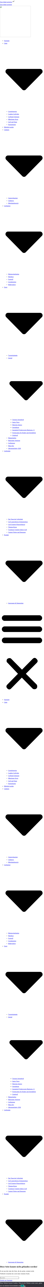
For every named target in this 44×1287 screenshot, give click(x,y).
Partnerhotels (12, 124)
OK (22, 1285)
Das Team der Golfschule (15, 519)
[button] (22, 651)
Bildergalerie (12, 284)
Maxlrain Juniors (17, 425)
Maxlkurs (11, 277)
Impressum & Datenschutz (15, 603)
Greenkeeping (12, 282)
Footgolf (10, 279)
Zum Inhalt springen (6, 2)
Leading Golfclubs (13, 114)
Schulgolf (15, 435)
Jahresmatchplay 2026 (14, 448)
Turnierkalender (12, 355)
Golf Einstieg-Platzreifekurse (16, 524)
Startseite (6, 41)
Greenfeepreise (12, 111)
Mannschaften (12, 438)
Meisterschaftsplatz (13, 274)
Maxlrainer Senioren (14, 440)
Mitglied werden (9, 127)
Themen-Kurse (12, 527)
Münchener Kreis (13, 119)
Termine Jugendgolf (18, 419)
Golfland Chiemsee (13, 117)
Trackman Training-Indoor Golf (17, 530)
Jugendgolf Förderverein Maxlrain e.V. (23, 430)
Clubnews (11, 200)
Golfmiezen (11, 443)
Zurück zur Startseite (6, 1280)
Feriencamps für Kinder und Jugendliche (24, 433)
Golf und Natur (12, 122)
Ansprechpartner (13, 198)
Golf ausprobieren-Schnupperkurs (18, 522)
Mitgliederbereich (13, 203)
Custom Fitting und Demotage (17, 532)
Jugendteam (15, 427)
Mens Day (11, 446)
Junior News (15, 422)
